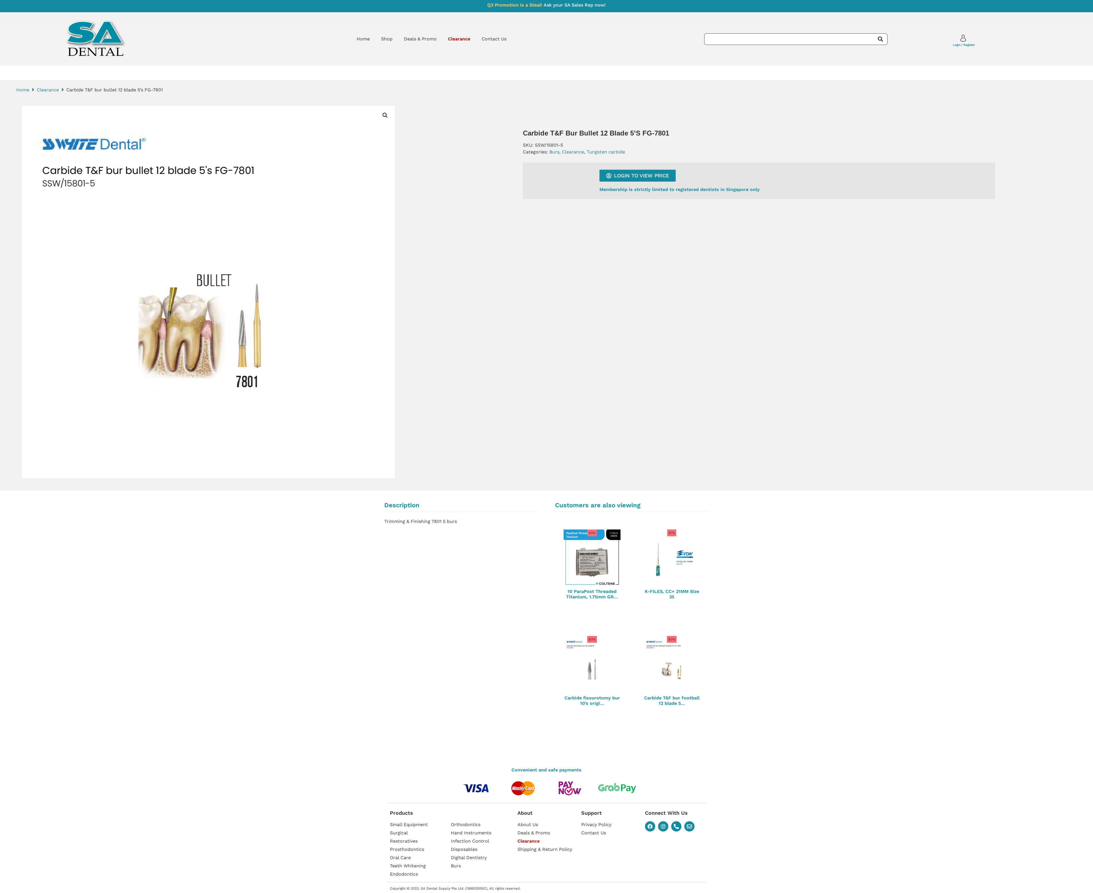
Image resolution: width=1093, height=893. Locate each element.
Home (363, 39)
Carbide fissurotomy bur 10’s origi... (592, 700)
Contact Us (494, 39)
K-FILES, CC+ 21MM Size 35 (672, 594)
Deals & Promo (420, 39)
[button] (385, 115)
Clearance (48, 90)
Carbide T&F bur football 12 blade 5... (672, 700)
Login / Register (964, 44)
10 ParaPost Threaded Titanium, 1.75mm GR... (592, 594)
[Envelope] (689, 826)
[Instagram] (663, 826)
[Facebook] (650, 826)
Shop (387, 39)
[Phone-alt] (676, 826)
